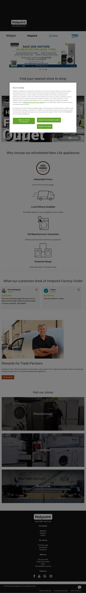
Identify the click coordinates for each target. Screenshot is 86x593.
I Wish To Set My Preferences (24, 121)
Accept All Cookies (44, 126)
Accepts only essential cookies (49, 120)
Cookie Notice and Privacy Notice (33, 102)
